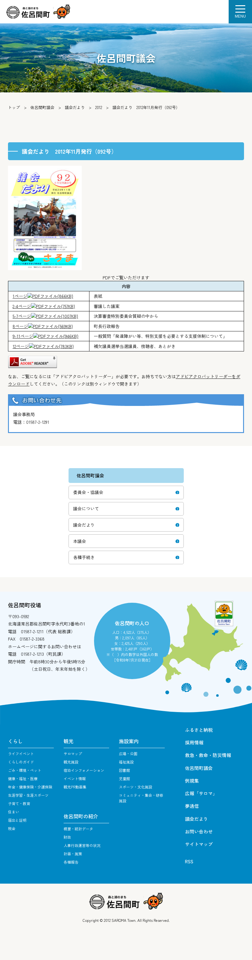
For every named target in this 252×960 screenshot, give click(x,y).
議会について (86, 508)
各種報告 (71, 862)
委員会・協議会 (88, 492)
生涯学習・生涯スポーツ (28, 795)
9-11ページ (45, 336)
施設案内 (129, 741)
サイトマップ (199, 844)
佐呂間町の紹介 (81, 816)
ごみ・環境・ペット (24, 770)
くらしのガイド (21, 761)
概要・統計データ (78, 828)
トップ (14, 107)
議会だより (75, 107)
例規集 (192, 780)
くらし (15, 741)
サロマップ (73, 753)
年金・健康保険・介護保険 (30, 786)
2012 (98, 107)
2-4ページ (44, 306)
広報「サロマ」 (201, 793)
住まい (13, 811)
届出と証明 (17, 820)
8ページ (43, 326)
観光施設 (71, 761)
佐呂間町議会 (42, 107)
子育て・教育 (19, 803)
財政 (67, 837)
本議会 (79, 541)
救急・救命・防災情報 (208, 755)
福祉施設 (126, 761)
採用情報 (194, 742)
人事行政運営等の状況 (82, 845)
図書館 (124, 770)
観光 (68, 741)
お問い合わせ (199, 831)
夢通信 (192, 806)
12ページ (43, 346)
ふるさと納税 (199, 730)
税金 (11, 828)
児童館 (124, 778)
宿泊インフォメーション (84, 770)
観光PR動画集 (75, 786)
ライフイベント (21, 753)
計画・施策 (73, 853)
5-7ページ (45, 316)
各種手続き (84, 557)
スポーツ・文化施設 (135, 786)
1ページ (43, 296)
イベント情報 (75, 778)
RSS (189, 861)
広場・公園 (128, 753)
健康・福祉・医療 (22, 778)
